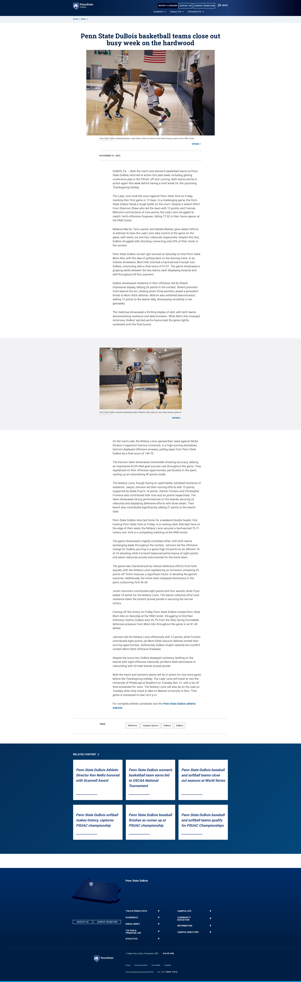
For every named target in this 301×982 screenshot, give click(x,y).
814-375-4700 (168, 953)
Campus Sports (150, 725)
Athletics (132, 725)
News (83, 19)
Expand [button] (195, 144)
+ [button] (159, 911)
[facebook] (90, 910)
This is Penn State (136, 911)
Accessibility (156, 965)
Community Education (184, 918)
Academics (159, 11)
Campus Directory (188, 932)
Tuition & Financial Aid (133, 931)
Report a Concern (167, 5)
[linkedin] (97, 910)
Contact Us (185, 6)
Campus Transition (204, 6)
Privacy (128, 965)
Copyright (167, 965)
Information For (195, 11)
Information (184, 926)
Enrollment (133, 924)
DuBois (167, 725)
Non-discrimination (141, 965)
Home (75, 19)
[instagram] (103, 910)
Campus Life (175, 11)
